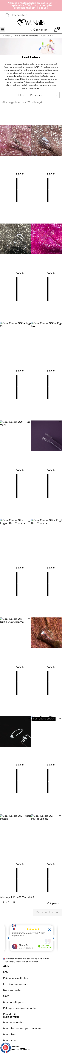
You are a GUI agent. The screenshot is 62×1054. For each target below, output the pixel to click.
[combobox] (31, 15)
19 (14, 902)
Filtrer (21, 95)
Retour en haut (47, 912)
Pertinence (44, 95)
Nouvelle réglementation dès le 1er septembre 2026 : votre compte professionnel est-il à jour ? (30, 5)
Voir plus (53, 903)
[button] (31, 5)
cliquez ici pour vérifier (26, 962)
